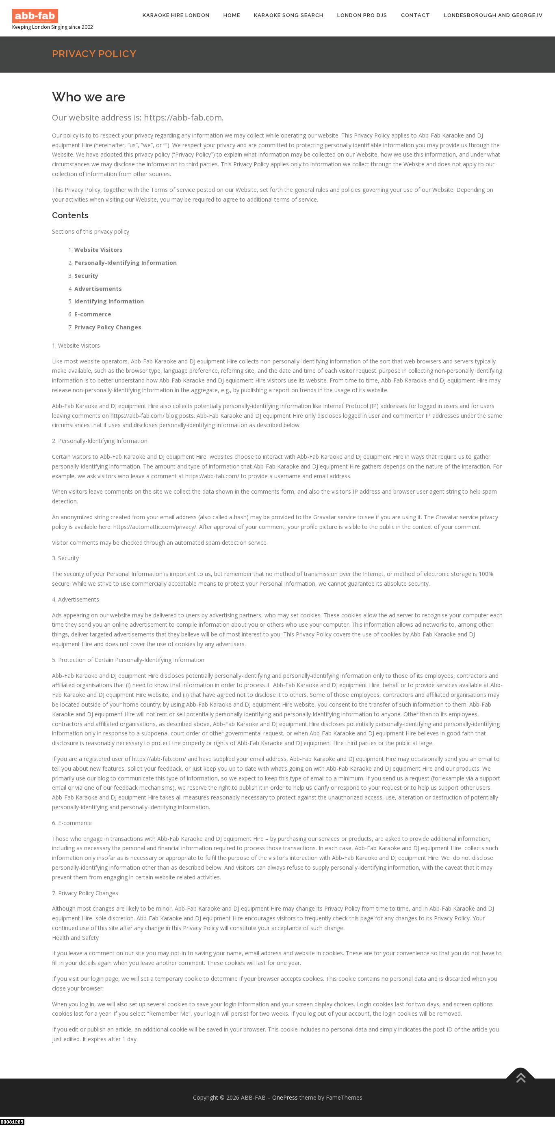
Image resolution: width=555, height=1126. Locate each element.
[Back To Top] (520, 1078)
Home (231, 15)
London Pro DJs (362, 15)
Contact (415, 15)
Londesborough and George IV (493, 15)
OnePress (285, 1097)
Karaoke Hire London (176, 15)
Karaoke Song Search (288, 15)
